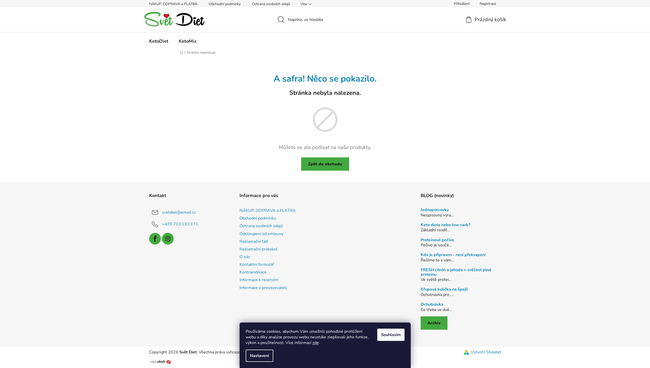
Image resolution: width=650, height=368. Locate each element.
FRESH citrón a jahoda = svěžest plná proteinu (456, 272)
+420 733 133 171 (180, 224)
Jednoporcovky (435, 210)
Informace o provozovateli (263, 288)
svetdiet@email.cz (179, 212)
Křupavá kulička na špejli (444, 289)
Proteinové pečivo (437, 240)
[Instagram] (168, 239)
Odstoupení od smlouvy (261, 234)
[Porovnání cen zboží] (160, 361)
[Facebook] (155, 239)
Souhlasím (391, 335)
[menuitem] (158, 41)
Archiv (434, 323)
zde (315, 343)
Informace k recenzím (259, 280)
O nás (245, 257)
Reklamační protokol (258, 249)
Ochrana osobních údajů (271, 4)
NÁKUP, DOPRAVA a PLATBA (173, 4)
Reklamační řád (254, 241)
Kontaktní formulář (257, 264)
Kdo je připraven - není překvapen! (453, 255)
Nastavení (259, 356)
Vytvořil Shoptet (486, 352)
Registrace (488, 3)
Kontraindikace (253, 272)
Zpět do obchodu (325, 164)
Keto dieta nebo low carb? (445, 225)
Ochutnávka (432, 304)
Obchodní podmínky (225, 4)
